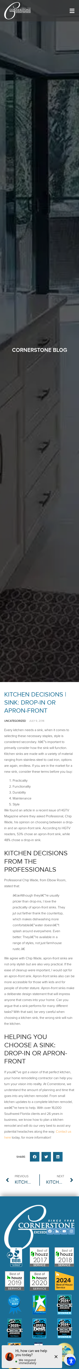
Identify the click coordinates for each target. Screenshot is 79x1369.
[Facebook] (50, 1231)
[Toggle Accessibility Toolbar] (71, 1361)
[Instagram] (71, 1231)
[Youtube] (64, 1231)
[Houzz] (57, 1231)
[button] (34, 1157)
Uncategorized (15, 721)
